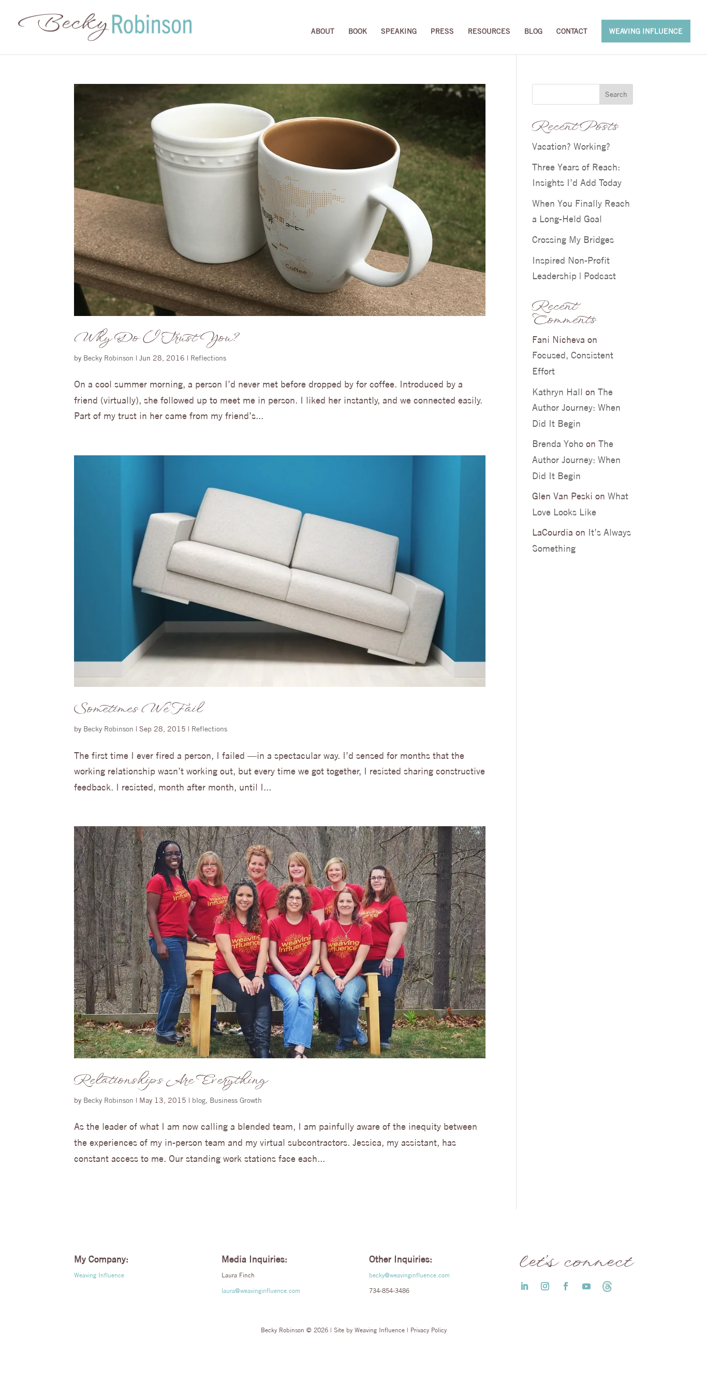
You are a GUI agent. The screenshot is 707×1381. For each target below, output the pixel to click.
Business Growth (236, 1100)
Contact (571, 31)
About (322, 31)
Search (616, 94)
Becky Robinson (108, 358)
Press (442, 31)
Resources (489, 31)
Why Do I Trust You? (156, 338)
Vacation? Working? (571, 146)
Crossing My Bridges (573, 240)
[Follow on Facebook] (565, 1286)
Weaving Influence (646, 31)
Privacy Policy (428, 1330)
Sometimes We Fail (137, 709)
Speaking (399, 31)
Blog (533, 31)
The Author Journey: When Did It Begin (576, 407)
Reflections (208, 358)
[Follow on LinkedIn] (524, 1286)
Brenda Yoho (557, 444)
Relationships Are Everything (170, 1080)
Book (357, 31)
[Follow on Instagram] (545, 1286)
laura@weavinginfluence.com (261, 1290)
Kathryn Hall (557, 392)
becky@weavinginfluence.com (409, 1275)
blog (198, 1100)
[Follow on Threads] (607, 1286)
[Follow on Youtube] (586, 1286)
